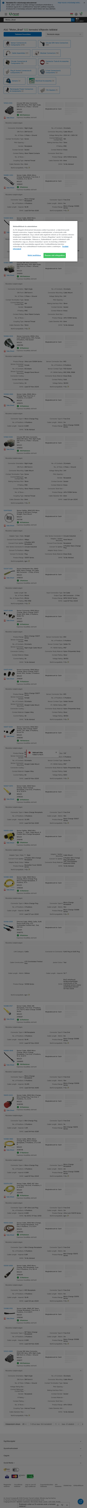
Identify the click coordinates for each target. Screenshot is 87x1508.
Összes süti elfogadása (55, 255)
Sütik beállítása (34, 255)
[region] (43, 241)
